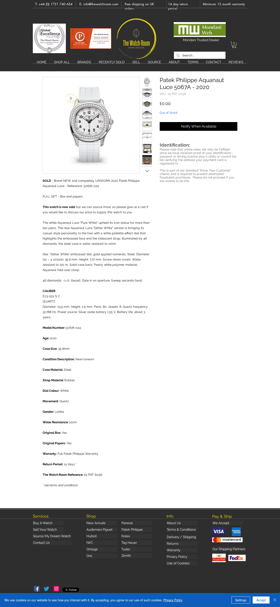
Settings (240, 600)
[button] (234, 45)
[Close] (274, 600)
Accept (261, 600)
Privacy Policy (172, 600)
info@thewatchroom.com (100, 4)
